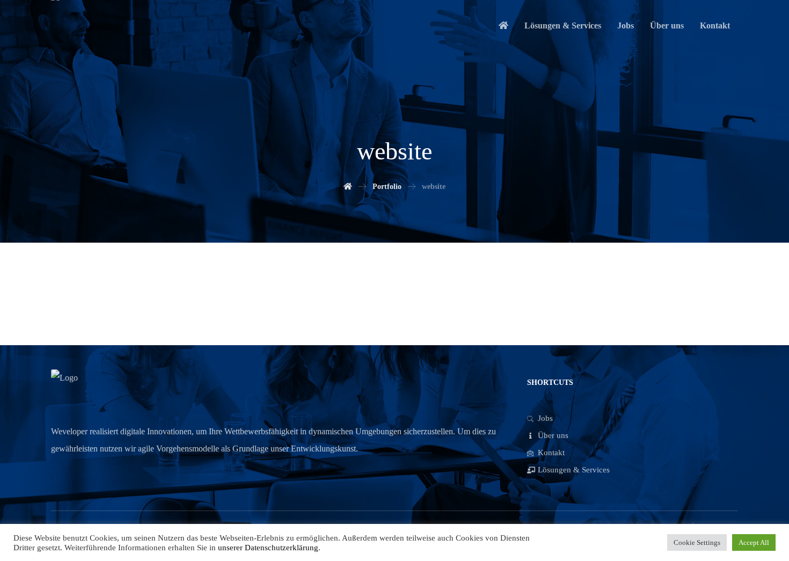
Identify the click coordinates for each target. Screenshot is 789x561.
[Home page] (348, 187)
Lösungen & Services (574, 469)
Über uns (553, 435)
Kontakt (551, 452)
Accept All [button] (754, 542)
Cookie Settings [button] (697, 542)
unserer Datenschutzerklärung (267, 547)
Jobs (545, 418)
